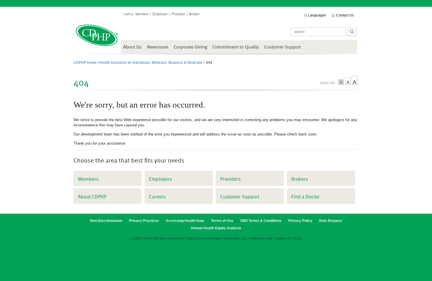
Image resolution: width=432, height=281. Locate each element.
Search (352, 31)
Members (88, 179)
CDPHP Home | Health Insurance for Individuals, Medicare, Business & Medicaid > (139, 63)
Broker (194, 14)
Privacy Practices (144, 221)
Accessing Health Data (185, 221)
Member (142, 14)
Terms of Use (222, 221)
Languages (317, 15)
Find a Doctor (305, 196)
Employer (160, 14)
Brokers (299, 179)
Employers (160, 179)
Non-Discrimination (106, 221)
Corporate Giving (190, 46)
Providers (230, 179)
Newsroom (157, 46)
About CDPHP (92, 196)
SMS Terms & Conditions (261, 221)
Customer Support (282, 46)
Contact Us (345, 15)
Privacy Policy (300, 221)
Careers (157, 196)
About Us (132, 46)
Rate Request (330, 221)
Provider (178, 14)
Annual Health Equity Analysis (216, 228)
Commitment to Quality (235, 46)
